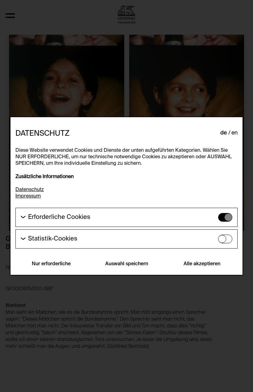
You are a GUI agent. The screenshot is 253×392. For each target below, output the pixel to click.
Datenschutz (29, 189)
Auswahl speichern (126, 264)
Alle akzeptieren (202, 264)
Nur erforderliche (51, 264)
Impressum (28, 196)
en (234, 133)
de (223, 133)
